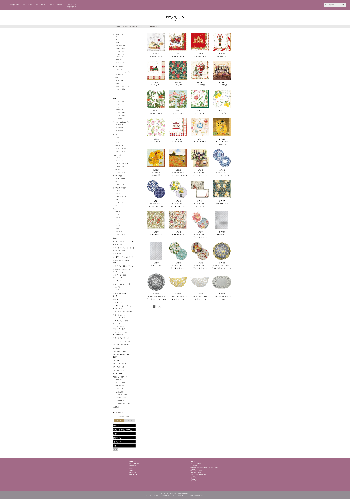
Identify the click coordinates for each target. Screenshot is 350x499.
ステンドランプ (119, 101)
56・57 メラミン (118, 281)
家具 (114, 209)
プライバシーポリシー (183, 495)
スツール (117, 217)
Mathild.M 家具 (119, 400)
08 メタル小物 (117, 244)
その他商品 (116, 348)
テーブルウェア (118, 34)
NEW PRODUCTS (134, 464)
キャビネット (119, 226)
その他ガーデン (119, 130)
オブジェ (117, 92)
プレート (117, 37)
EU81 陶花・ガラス (119, 360)
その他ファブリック (121, 148)
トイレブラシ (119, 388)
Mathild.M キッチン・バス (122, 403)
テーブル (117, 211)
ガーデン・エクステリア (121, 122)
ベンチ (117, 220)
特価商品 (116, 407)
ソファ (117, 223)
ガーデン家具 (119, 127)
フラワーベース (119, 69)
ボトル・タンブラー (121, 196)
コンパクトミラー (120, 199)
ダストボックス (119, 166)
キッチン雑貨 (117, 176)
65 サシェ (116, 299)
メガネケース (119, 202)
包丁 (116, 181)
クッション (118, 143)
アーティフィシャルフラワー (123, 72)
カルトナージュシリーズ (122, 86)
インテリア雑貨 (118, 66)
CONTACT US (133, 474)
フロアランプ (119, 110)
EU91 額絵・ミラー (119, 370)
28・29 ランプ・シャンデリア (123, 257)
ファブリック (117, 134)
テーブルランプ (119, 107)
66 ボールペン (117, 302)
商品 (37, 5)
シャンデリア (119, 104)
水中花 (117, 290)
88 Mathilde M (118, 392)
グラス (117, 43)
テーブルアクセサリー (121, 54)
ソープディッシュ (120, 160)
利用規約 (192, 495)
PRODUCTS (132, 466)
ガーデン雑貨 (119, 125)
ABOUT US (132, 472)
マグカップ (118, 60)
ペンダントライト (120, 112)
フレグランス (119, 75)
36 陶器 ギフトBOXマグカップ (123, 266)
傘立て (117, 83)
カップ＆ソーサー (120, 62)
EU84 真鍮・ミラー (119, 367)
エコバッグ (118, 193)
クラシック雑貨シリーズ (122, 89)
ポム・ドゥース (118, 373)
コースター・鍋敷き (121, 45)
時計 (116, 77)
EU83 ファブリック (119, 363)
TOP (24, 5)
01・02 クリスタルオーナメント (124, 241)
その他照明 (118, 118)
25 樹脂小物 (117, 254)
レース (117, 140)
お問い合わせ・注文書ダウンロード (72, 6)
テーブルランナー (120, 51)
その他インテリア (120, 80)
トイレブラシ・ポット (121, 158)
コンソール (118, 231)
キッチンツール (119, 184)
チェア (117, 214)
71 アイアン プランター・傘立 (123, 312)
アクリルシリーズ (120, 172)
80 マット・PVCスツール (121, 344)
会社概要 (59, 5)
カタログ (51, 5)
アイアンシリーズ (120, 234)
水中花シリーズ (119, 169)
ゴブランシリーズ (120, 151)
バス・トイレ (117, 155)
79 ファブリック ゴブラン (121, 341)
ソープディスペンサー (121, 163)
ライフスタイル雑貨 (119, 188)
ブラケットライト (120, 115)
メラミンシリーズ (120, 57)
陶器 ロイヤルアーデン (120, 377)
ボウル (117, 40)
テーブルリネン (119, 145)
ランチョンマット (120, 48)
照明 (114, 98)
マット (117, 137)
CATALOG (132, 470)
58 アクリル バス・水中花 (122, 284)
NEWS (43, 5)
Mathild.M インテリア (121, 397)
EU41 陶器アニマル (119, 351)
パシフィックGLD (11, 4)
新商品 (30, 5)
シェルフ (117, 228)
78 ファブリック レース (121, 338)
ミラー (117, 95)
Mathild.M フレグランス (122, 395)
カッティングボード (121, 178)
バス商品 (117, 287)
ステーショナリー (120, 191)
